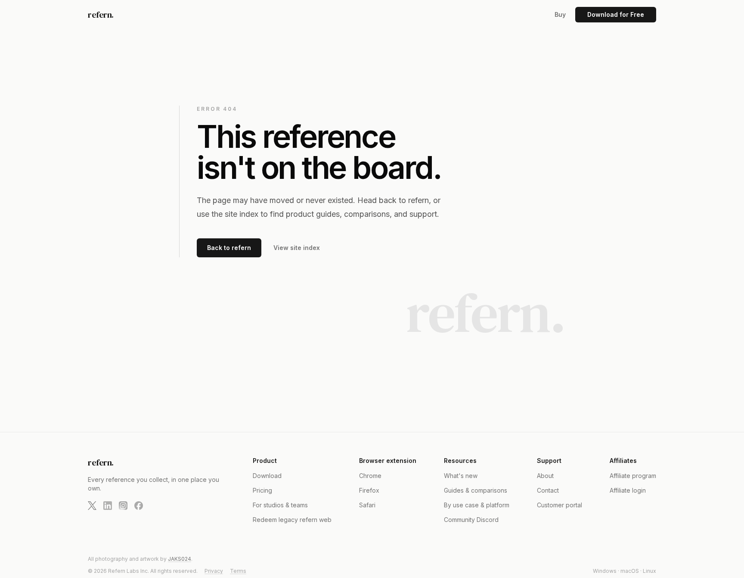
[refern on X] (92, 505)
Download (267, 475)
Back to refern (229, 247)
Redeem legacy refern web (292, 519)
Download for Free (615, 14)
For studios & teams (280, 505)
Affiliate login (628, 490)
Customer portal (559, 505)
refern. (101, 15)
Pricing (262, 490)
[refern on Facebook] (138, 505)
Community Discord (471, 519)
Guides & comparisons (475, 490)
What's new (460, 475)
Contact (548, 490)
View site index (296, 247)
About (545, 475)
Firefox (369, 490)
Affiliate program (633, 475)
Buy (560, 14)
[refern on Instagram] (123, 505)
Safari (367, 505)
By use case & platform (476, 505)
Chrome (370, 475)
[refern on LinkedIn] (107, 505)
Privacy (214, 571)
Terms (238, 571)
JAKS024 (179, 559)
